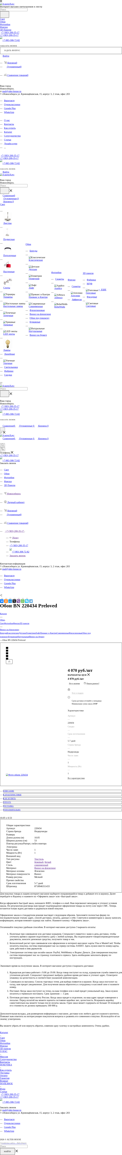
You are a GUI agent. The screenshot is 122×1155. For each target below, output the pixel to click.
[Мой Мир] (10, 601)
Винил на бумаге (36, 637)
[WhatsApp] (22, 601)
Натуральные (23, 637)
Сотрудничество (8, 1059)
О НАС (3, 1051)
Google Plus (10, 108)
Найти (7, 1151)
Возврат (4, 1081)
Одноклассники (12, 104)
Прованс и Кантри (48, 633)
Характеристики (12, 795)
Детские (22, 633)
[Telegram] (31, 601)
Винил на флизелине (45, 868)
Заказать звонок (18, 555)
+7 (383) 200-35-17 (10, 32)
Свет (2, 623)
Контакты (5, 1062)
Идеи (2, 1089)
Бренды (3, 633)
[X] (14, 601)
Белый (48, 862)
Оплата (7, 802)
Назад (15, 537)
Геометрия (30, 633)
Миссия (4, 1056)
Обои (3, 1040)
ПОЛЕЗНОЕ (6, 1083)
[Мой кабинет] (1, 422)
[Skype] (27, 601)
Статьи (3, 1091)
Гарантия (4, 1078)
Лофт (37, 633)
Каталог (4, 1032)
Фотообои (8, 623)
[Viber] (18, 601)
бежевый (38, 862)
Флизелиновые (75, 633)
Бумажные (13, 637)
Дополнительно (12, 810)
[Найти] (4, 14)
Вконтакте (9, 100)
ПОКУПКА (6, 1064)
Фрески (16, 623)
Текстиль (39, 859)
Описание (8, 791)
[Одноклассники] (6, 601)
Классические (13, 633)
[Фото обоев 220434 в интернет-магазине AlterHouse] (33, 775)
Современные (63, 633)
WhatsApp (9, 112)
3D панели (24, 623)
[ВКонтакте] (2, 601)
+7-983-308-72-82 (11, 40)
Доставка (8, 806)
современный (41, 865)
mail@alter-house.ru (11, 91)
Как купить (9, 799)
